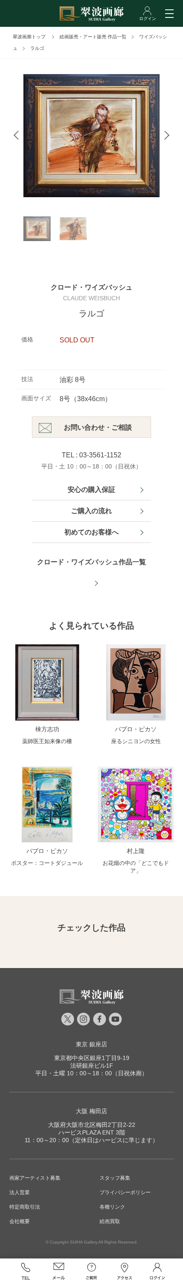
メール (58, 1271)
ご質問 (91, 1271)
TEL (25, 1271)
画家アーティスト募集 (34, 1178)
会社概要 (19, 1221)
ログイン (157, 1271)
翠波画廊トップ (29, 36)
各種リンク (112, 1207)
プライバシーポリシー (125, 1192)
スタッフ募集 (115, 1178)
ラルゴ (37, 48)
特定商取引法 (24, 1207)
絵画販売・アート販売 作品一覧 (93, 36)
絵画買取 (110, 1221)
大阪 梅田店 (91, 1111)
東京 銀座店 (91, 1044)
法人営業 (19, 1192)
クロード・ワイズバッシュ (91, 287)
